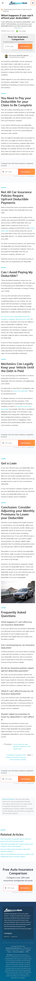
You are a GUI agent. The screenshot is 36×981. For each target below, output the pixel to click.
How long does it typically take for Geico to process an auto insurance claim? (15, 840)
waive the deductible (20, 391)
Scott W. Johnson (22, 55)
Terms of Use (29, 50)
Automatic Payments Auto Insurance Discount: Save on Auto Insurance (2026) (16, 757)
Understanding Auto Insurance (13, 9)
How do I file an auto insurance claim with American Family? (15, 850)
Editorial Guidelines (8, 799)
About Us (7, 936)
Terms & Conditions (18, 952)
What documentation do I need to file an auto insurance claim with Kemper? (16, 845)
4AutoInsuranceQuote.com (14, 948)
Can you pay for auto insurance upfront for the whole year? (22, 746)
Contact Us (14, 936)
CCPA (27, 952)
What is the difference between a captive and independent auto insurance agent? (17, 855)
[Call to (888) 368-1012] (33, 3)
